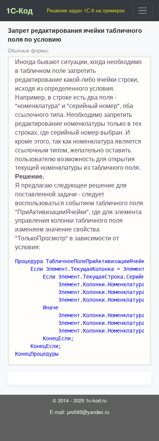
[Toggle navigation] (142, 10)
